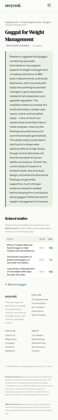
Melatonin (10, 350)
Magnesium (11, 339)
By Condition (38, 307)
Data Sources (38, 347)
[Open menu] (49, 5)
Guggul (46, 22)
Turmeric (9, 347)
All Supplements (40, 299)
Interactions (37, 311)
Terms (50, 366)
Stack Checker (39, 315)
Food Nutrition (39, 303)
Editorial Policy (39, 343)
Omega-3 (10, 343)
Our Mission (37, 335)
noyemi (13, 5)
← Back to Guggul (15, 284)
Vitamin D (10, 335)
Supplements (12, 22)
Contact (36, 350)
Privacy (42, 366)
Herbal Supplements (30, 22)
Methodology (38, 339)
